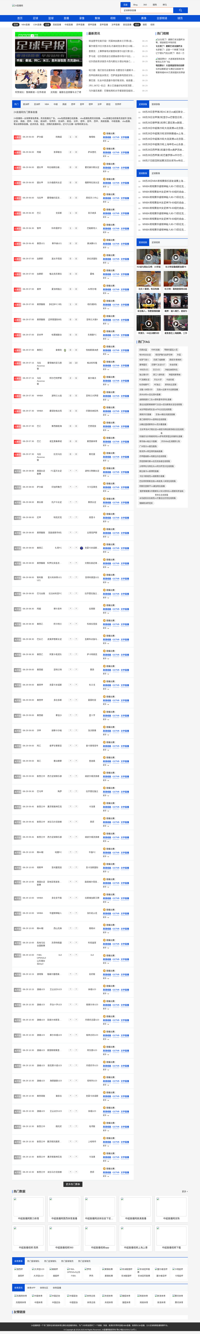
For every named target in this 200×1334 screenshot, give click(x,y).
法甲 (76, 121)
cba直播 (126, 121)
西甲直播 (80, 24)
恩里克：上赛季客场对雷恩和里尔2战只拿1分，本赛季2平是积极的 (112, 51)
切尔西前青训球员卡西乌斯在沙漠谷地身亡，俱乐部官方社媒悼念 (112, 61)
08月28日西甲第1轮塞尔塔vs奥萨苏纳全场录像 (164, 150)
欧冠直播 (127, 24)
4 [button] (32, 36)
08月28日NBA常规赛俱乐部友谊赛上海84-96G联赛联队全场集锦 (164, 181)
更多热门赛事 (73, 1184)
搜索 (145, 24)
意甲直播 (104, 24)
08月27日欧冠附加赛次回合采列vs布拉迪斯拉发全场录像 (164, 160)
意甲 (89, 121)
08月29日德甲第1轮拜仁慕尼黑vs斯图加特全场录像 (164, 122)
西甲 (29, 121)
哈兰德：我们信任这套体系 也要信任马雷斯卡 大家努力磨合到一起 (112, 70)
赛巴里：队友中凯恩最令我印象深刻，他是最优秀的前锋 (112, 80)
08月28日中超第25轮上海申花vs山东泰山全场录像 (164, 144)
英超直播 (57, 24)
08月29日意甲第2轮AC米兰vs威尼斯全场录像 (164, 112)
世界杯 (52, 121)
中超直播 (69, 24)
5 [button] (36, 36)
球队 (128, 18)
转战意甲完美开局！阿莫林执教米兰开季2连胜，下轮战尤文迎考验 (112, 41)
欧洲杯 (44, 121)
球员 (180, 18)
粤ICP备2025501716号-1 (126, 1330)
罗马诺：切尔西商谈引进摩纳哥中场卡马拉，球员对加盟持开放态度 (112, 56)
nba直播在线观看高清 (113, 118)
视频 (113, 18)
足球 (35, 18)
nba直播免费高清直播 (90, 118)
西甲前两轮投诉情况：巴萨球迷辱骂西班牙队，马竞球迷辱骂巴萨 (112, 75)
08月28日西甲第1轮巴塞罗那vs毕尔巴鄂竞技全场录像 (164, 155)
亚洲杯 (61, 121)
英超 (22, 121)
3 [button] (28, 36)
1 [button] (20, 36)
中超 (36, 121)
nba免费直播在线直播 (67, 118)
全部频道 (162, 18)
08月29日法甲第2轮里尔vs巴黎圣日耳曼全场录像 (164, 117)
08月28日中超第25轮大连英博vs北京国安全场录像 (164, 128)
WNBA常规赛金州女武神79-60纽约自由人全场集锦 (164, 192)
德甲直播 (92, 24)
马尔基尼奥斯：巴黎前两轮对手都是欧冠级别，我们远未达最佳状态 (112, 90)
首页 (20, 18)
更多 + (185, 1191)
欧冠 (69, 121)
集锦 (97, 18)
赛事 (143, 18)
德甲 (82, 121)
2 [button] (24, 36)
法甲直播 (115, 24)
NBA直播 (26, 24)
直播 (66, 18)
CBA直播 (37, 24)
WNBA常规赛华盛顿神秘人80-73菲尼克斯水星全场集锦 (164, 186)
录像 (81, 18)
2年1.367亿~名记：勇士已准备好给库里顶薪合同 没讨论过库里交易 (112, 85)
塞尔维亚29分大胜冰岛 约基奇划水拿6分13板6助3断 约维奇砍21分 (112, 46)
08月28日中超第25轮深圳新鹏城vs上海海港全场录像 (164, 133)
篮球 (51, 18)
